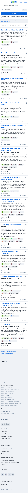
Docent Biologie (6, 324)
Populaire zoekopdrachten (7, 358)
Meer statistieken (5, 21)
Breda (2, 366)
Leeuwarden (4, 370)
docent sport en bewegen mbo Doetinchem (11, 403)
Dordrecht (3, 380)
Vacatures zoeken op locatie (7, 413)
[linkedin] (12, 474)
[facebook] (2, 474)
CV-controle (4, 469)
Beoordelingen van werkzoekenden (10, 462)
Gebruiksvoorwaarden (6, 481)
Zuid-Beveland (4, 368)
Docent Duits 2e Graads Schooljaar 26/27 (12, 126)
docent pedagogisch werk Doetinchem (10, 389)
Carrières (3, 440)
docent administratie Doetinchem (9, 405)
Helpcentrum (4, 443)
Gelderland (3, 378)
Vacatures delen (5, 451)
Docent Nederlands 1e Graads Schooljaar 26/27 (10, 178)
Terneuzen (3, 376)
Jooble (10, 490)
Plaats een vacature (6, 454)
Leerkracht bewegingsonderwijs (11, 276)
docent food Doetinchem (7, 393)
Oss (2, 372)
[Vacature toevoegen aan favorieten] (26, 30)
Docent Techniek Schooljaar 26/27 (12, 30)
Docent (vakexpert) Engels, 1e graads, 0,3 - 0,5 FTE (10, 200)
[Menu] (2, 2)
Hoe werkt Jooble (5, 434)
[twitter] (9, 474)
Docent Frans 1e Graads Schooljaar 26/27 (12, 104)
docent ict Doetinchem (6, 387)
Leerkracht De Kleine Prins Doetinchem (9, 252)
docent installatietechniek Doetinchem (10, 401)
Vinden (14, 13)
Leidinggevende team (6, 436)
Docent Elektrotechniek (8, 53)
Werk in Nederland (5, 445)
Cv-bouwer (4, 467)
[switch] (26, 25)
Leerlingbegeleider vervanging (11, 224)
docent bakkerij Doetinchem (7, 399)
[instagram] (6, 474)
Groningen (3, 382)
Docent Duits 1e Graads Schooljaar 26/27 (12, 79)
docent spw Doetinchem (6, 397)
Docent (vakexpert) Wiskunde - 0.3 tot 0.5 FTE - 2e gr (12, 149)
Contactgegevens (5, 438)
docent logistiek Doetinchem (7, 391)
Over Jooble (4, 431)
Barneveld (3, 374)
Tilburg (2, 364)
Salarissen (3, 464)
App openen (23, 2)
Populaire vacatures (5, 411)
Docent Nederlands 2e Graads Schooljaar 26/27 (10, 304)
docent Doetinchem (5, 395)
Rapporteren (24, 48)
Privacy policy (4, 484)
